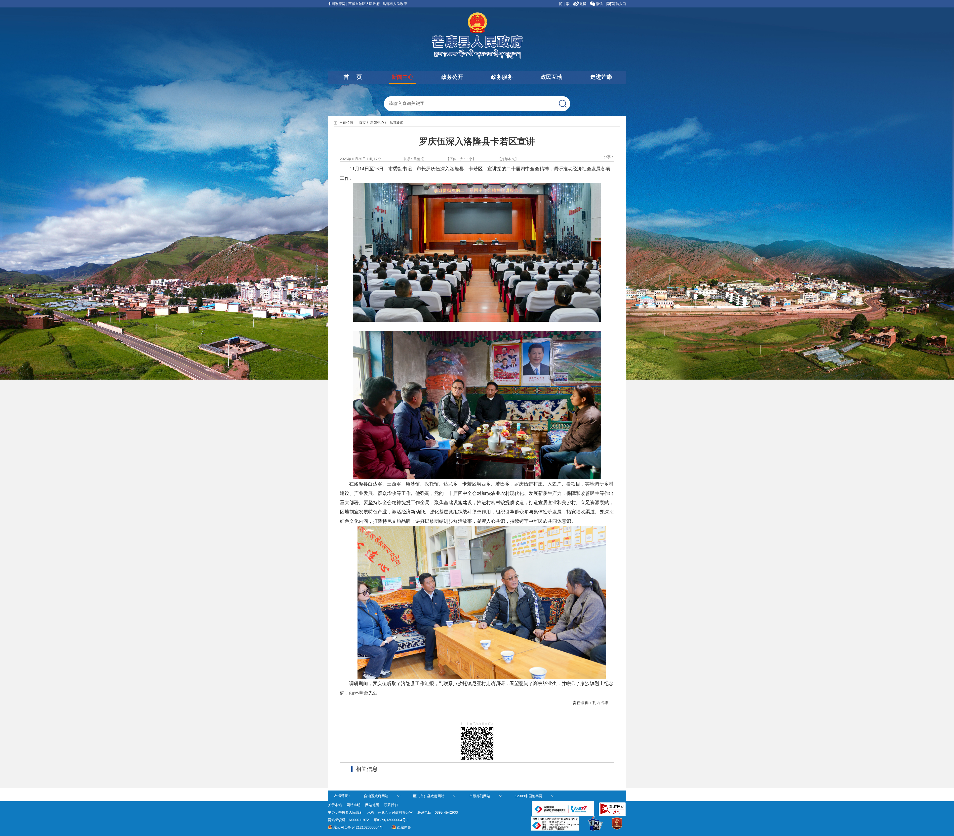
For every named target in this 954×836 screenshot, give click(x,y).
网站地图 (372, 805)
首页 (362, 123)
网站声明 (353, 805)
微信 (599, 4)
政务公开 (452, 77)
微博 (583, 4)
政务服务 (502, 77)
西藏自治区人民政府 (364, 4)
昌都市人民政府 (395, 4)
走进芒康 (601, 77)
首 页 (353, 77)
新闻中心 (402, 77)
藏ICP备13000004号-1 (391, 820)
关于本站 (335, 805)
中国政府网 (336, 4)
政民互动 (551, 77)
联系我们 (391, 805)
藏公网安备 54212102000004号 (358, 827)
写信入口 (619, 4)
